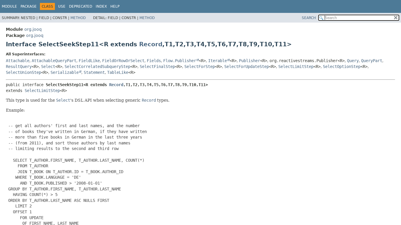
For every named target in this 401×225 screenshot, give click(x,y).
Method (78, 18)
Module (9, 6)
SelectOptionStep (341, 66)
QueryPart (371, 60)
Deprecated (80, 6)
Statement (94, 72)
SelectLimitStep (296, 66)
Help (114, 6)
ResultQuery (19, 66)
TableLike (117, 72)
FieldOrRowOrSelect (123, 60)
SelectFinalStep (157, 66)
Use (61, 6)
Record (150, 44)
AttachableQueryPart (54, 60)
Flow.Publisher (179, 60)
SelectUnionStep (23, 72)
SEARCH (309, 18)
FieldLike (89, 60)
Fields (154, 60)
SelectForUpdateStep (246, 66)
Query (353, 60)
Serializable (64, 72)
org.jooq (33, 29)
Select (48, 66)
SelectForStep (199, 66)
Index (101, 6)
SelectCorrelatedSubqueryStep (97, 66)
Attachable (17, 60)
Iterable (217, 60)
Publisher (249, 60)
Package (29, 6)
